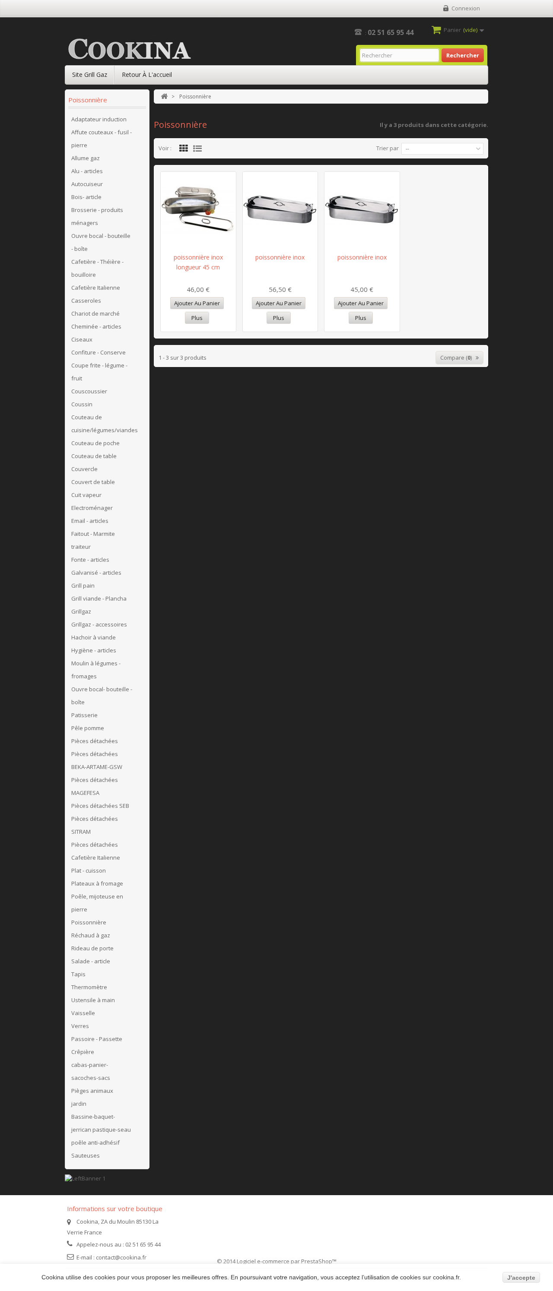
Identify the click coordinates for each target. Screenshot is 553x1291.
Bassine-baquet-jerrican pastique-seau (101, 1123)
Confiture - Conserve (98, 352)
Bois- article (86, 197)
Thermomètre (89, 987)
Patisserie (84, 715)
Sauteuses (85, 1155)
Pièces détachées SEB (100, 806)
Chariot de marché (95, 313)
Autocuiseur (87, 184)
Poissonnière (88, 922)
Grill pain (83, 585)
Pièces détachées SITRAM (94, 825)
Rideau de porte (92, 948)
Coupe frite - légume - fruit (99, 371)
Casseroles (86, 300)
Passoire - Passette (96, 1039)
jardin (78, 1103)
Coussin (81, 404)
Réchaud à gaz (90, 935)
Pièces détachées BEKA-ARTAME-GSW (96, 760)
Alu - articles (87, 171)
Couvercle (84, 469)
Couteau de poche (95, 443)
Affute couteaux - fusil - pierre (101, 138)
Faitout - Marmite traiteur (93, 540)
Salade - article (90, 961)
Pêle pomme (87, 728)
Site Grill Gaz (89, 74)
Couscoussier (89, 391)
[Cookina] (129, 49)
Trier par (387, 148)
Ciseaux (81, 339)
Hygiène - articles (93, 650)
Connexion (465, 8)
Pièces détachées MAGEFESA (94, 786)
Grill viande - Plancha (99, 598)
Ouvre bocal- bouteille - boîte (101, 695)
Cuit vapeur (86, 495)
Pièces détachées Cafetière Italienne (95, 851)
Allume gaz (85, 158)
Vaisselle (83, 1013)
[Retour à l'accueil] (164, 96)
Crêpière (82, 1052)
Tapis (78, 974)
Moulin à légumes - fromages (96, 669)
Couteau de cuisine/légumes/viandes (104, 423)
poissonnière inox (280, 257)
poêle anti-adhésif (95, 1142)
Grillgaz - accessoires (99, 624)
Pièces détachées (94, 741)
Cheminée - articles (96, 326)
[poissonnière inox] (280, 209)
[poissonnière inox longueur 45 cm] (198, 209)
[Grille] (183, 148)
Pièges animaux (92, 1091)
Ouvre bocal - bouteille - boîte (100, 242)
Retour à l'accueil (147, 74)
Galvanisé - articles (96, 572)
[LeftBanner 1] (85, 1177)
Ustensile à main (93, 1000)
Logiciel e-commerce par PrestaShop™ (287, 1261)
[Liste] (197, 148)
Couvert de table (93, 482)
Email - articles (89, 521)
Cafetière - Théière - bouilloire (97, 268)
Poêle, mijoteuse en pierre (97, 902)
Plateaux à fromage (97, 883)
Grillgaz (81, 611)
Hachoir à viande (93, 637)
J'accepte (521, 1277)
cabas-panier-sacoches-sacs (90, 1071)
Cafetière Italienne (95, 287)
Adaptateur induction (99, 119)
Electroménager (92, 508)
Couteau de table (94, 456)
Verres (80, 1026)
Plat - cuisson (88, 870)
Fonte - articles (90, 559)
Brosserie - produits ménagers (97, 216)
